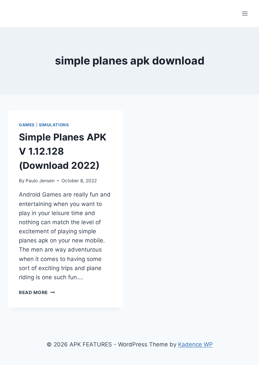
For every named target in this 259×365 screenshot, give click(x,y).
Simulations (54, 124)
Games (27, 124)
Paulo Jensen (40, 180)
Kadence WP (195, 344)
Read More (37, 292)
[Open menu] (244, 13)
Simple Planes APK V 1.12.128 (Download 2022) (62, 151)
